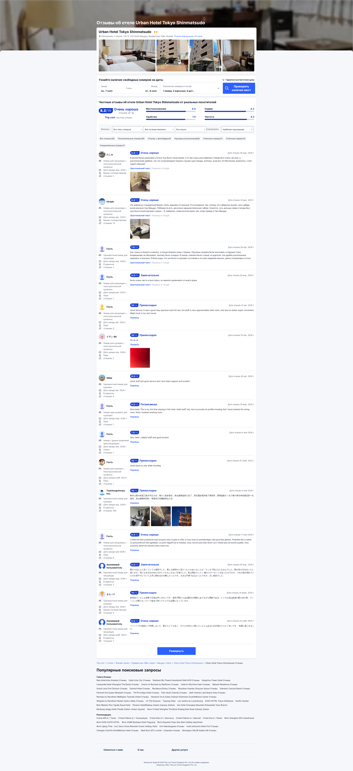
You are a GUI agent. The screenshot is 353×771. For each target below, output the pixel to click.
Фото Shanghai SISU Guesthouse (239, 718)
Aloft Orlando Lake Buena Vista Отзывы (207, 692)
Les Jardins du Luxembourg (190, 701)
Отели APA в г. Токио (106, 718)
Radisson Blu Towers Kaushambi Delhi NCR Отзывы (176, 680)
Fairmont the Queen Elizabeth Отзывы (114, 692)
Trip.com (100, 663)
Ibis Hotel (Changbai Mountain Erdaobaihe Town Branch (202, 705)
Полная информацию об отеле (188, 36)
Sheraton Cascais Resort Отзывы (235, 688)
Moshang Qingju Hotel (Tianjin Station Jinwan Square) (121, 709)
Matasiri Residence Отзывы (224, 684)
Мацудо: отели (164, 663)
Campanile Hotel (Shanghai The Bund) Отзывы (118, 684)
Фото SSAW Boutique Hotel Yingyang (138, 722)
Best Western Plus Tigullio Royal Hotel (113, 705)
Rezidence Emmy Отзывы (164, 688)
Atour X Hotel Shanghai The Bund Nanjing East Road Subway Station (178, 709)
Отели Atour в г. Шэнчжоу (162, 718)
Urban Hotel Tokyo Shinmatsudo (188, 663)
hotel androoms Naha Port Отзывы (202, 726)
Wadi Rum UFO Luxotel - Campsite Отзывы (160, 730)
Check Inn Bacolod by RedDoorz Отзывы (160, 684)
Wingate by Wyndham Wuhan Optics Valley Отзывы (120, 701)
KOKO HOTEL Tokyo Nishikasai (219, 701)
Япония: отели (122, 663)
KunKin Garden (242, 701)
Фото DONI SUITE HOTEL (108, 722)
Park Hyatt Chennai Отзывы (174, 692)
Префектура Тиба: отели (143, 663)
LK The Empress (153, 701)
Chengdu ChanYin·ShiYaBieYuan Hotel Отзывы (118, 730)
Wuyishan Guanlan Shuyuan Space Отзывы (198, 688)
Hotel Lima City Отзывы (140, 680)
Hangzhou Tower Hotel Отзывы (216, 680)
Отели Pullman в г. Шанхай (188, 718)
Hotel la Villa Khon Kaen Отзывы (195, 684)
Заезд (104, 86)
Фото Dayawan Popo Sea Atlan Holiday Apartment (180, 722)
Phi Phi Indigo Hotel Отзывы (146, 692)
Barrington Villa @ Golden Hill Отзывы (199, 730)
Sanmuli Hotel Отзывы (140, 688)
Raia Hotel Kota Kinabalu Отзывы (112, 680)
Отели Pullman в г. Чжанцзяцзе (132, 718)
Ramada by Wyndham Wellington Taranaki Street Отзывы (123, 697)
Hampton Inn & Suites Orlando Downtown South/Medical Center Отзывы (183, 697)
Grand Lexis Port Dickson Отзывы (112, 688)
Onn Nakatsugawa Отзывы (171, 726)
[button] (282, 4)
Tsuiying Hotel (169, 701)
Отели (110, 663)
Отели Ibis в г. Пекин (212, 718)
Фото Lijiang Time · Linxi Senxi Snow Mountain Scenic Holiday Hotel (127, 726)
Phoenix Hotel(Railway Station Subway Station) (154, 705)
